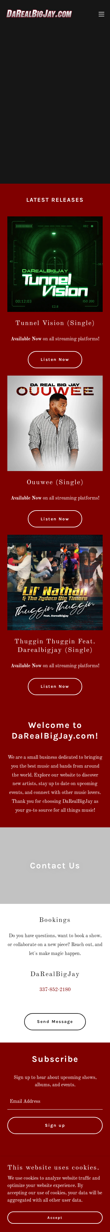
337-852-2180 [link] (55, 989)
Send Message (55, 1021)
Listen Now (55, 359)
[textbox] (55, 1102)
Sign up (55, 1125)
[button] (101, 14)
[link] (39, 13)
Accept (55, 1217)
